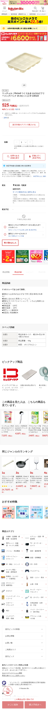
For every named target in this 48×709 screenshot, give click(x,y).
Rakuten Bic (16, 9)
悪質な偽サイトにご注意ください (13, 675)
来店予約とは (37, 176)
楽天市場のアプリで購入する (24, 125)
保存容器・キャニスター (37, 14)
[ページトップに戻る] (44, 701)
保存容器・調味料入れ (18, 14)
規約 (44, 176)
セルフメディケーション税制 (12, 673)
